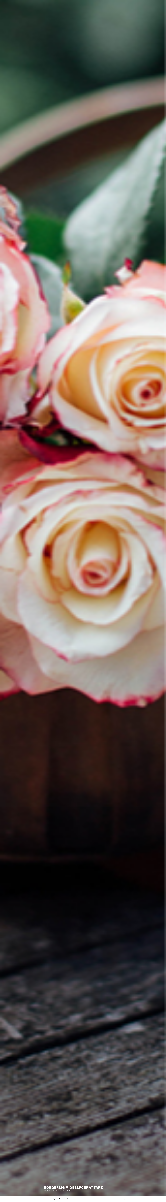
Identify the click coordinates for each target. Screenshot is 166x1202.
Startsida (47, 1199)
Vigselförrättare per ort (60, 1199)
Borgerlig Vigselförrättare (73, 1187)
